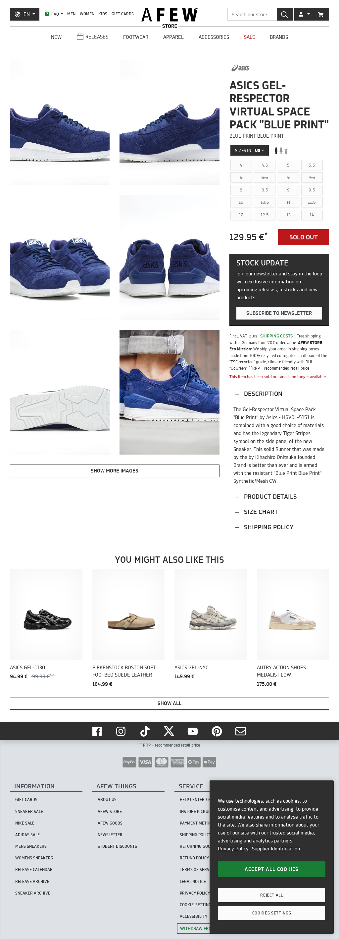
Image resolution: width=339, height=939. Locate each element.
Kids (102, 13)
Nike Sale (24, 823)
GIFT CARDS (123, 13)
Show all (169, 703)
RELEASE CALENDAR (34, 869)
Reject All (271, 895)
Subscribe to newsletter (279, 313)
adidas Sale (27, 834)
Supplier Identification (276, 848)
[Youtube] (193, 731)
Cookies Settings (271, 912)
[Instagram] (121, 731)
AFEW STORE (169, 15)
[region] (272, 857)
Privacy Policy (233, 848)
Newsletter (110, 834)
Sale (249, 37)
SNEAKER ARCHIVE (32, 893)
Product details (269, 496)
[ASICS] (240, 68)
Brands (279, 37)
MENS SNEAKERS (31, 846)
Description (262, 393)
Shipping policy (267, 527)
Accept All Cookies (272, 869)
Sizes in (248, 150)
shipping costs (276, 335)
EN (26, 14)
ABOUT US (107, 799)
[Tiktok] (145, 731)
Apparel (173, 37)
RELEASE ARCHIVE (32, 881)
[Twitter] (169, 731)
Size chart (260, 512)
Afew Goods (110, 823)
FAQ (55, 14)
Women (87, 13)
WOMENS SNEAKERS (34, 857)
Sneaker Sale (29, 811)
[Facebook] (97, 731)
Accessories (214, 37)
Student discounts (117, 846)
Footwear (135, 37)
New (56, 37)
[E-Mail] (241, 731)
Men (71, 13)
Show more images (114, 471)
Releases (96, 37)
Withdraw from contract (208, 928)
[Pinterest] (217, 731)
